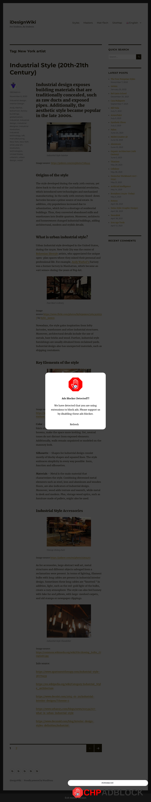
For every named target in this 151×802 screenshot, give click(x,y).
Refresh (74, 424)
